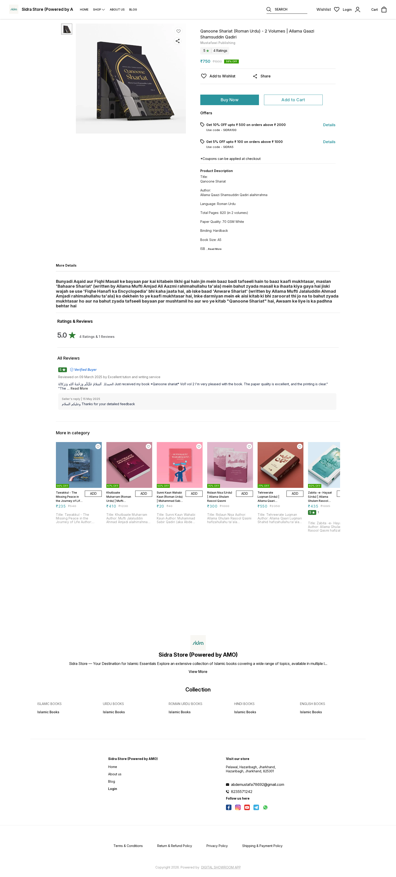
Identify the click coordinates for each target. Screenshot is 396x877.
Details (329, 125)
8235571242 (241, 792)
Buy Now (230, 99)
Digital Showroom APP (221, 867)
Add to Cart (293, 99)
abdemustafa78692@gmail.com (257, 784)
